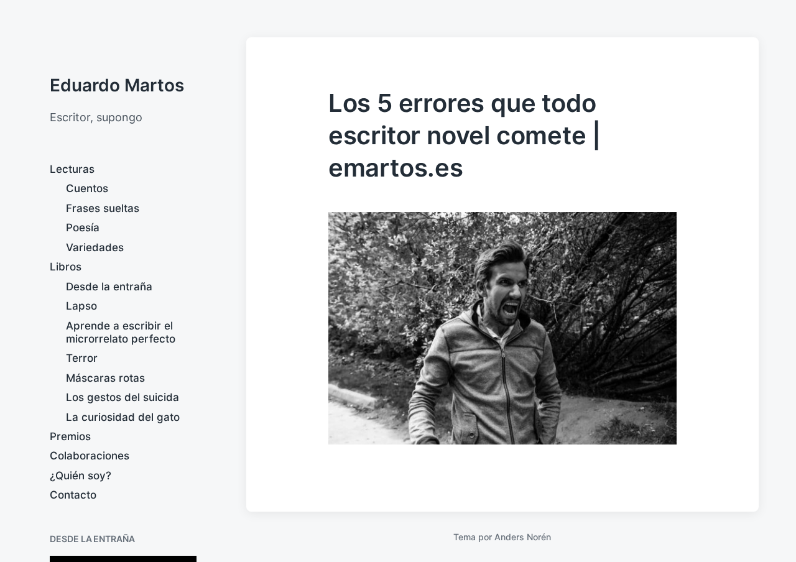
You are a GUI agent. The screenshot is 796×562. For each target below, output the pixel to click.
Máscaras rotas (105, 378)
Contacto (73, 495)
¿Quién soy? (80, 475)
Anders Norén (522, 537)
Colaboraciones (89, 455)
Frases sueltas (102, 208)
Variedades (95, 247)
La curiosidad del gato (123, 417)
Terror (82, 358)
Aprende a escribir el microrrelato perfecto (120, 332)
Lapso (81, 306)
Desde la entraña (109, 286)
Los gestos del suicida (122, 397)
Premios (70, 436)
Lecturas (72, 169)
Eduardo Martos (117, 85)
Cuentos (87, 188)
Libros (65, 266)
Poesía (83, 227)
